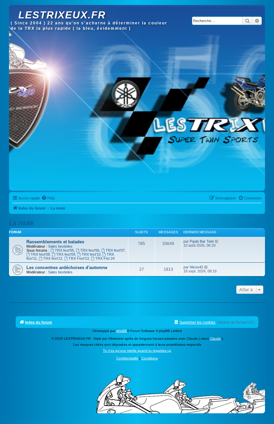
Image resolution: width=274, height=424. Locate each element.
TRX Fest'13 (78, 258)
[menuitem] (48, 198)
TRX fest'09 (65, 254)
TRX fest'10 (91, 254)
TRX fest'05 (64, 250)
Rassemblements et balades (55, 241)
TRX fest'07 (115, 250)
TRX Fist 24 (105, 258)
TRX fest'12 (52, 258)
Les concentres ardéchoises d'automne (66, 267)
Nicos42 (196, 267)
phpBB (121, 331)
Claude (215, 338)
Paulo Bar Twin (202, 241)
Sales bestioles (60, 246)
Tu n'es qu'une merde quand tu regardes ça (137, 350)
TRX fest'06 (89, 250)
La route (21, 223)
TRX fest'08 (40, 254)
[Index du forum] (14, 8)
